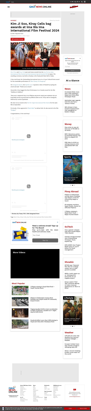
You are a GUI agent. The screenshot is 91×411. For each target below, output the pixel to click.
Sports (34, 389)
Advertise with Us (23, 389)
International (55, 390)
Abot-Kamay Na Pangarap (38, 81)
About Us (22, 386)
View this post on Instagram (18, 139)
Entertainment (55, 386)
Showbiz (34, 393)
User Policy (22, 395)
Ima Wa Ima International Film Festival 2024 (39, 217)
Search (45, 398)
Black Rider (31, 108)
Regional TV (55, 397)
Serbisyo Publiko (36, 396)
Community (55, 389)
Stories (45, 399)
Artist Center (55, 387)
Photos (45, 387)
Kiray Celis (22, 72)
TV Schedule (22, 401)
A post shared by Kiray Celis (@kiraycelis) (28, 210)
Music (54, 393)
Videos (45, 386)
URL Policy (22, 392)
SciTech (34, 392)
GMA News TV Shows (24, 399)
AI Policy (21, 393)
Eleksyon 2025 (35, 401)
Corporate (55, 396)
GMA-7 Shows (22, 398)
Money (34, 387)
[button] (71, 185)
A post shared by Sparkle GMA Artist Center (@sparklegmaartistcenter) (29, 160)
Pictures (54, 392)
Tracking (34, 398)
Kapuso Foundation (56, 395)
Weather (34, 391)
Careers (21, 390)
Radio (54, 391)
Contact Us (22, 387)
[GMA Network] (8, 1)
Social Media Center (47, 395)
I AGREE (70, 408)
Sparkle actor (29, 85)
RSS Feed (46, 392)
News (12, 2)
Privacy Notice (22, 391)
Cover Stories (35, 399)
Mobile (45, 393)
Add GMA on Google (17, 39)
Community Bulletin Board (38, 397)
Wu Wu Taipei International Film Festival (38, 103)
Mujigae (13, 110)
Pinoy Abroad (35, 390)
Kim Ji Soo (13, 72)
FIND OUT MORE (83, 408)
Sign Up (45, 240)
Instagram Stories (17, 85)
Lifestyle (34, 395)
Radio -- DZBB (46, 389)
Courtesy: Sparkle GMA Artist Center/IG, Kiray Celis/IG (35, 68)
